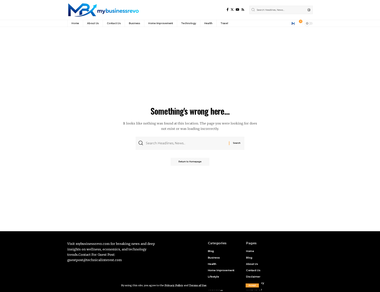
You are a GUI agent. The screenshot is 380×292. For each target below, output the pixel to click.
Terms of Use (197, 285)
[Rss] (242, 9)
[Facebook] (228, 9)
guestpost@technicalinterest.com (94, 260)
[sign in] (293, 23)
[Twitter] (232, 9)
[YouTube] (237, 9)
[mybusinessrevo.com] (103, 10)
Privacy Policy (173, 285)
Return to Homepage (190, 161)
